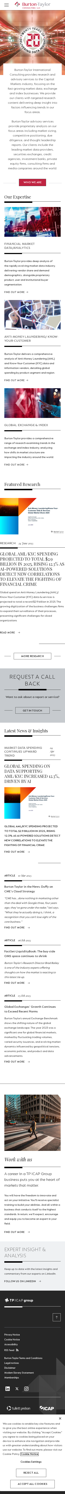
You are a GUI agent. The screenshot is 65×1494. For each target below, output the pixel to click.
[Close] (60, 1418)
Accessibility (11, 1344)
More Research (32, 656)
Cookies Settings (31, 1461)
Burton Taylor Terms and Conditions (23, 1358)
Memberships (11, 1378)
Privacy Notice (12, 1335)
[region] (32, 1452)
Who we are (32, 182)
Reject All (31, 1472)
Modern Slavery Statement (19, 1373)
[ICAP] (46, 1408)
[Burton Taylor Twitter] (17, 1388)
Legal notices (11, 1363)
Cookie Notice (12, 1340)
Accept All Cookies (32, 1484)
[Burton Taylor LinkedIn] (7, 1388)
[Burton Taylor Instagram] (26, 1388)
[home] (32, 5)
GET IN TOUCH (32, 710)
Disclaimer (9, 1368)
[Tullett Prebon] (18, 1408)
